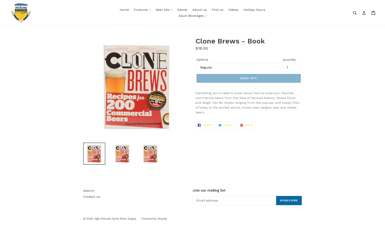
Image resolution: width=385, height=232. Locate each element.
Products (141, 10)
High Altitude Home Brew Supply (115, 218)
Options (202, 60)
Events (182, 10)
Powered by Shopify (154, 218)
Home (124, 10)
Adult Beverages (191, 16)
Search (88, 191)
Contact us (91, 197)
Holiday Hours (254, 10)
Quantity (289, 60)
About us (199, 10)
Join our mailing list (209, 190)
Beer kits (163, 10)
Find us (217, 10)
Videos (233, 10)
